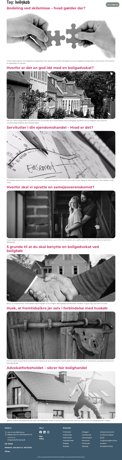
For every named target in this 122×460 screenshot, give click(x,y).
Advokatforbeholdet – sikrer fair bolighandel (47, 368)
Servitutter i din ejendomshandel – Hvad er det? (50, 127)
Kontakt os (73, 5)
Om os (65, 5)
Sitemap (7, 451)
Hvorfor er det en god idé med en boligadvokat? (50, 68)
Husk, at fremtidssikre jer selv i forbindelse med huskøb (57, 308)
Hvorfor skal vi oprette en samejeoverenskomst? (50, 187)
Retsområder (46, 5)
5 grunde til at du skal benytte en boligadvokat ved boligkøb (53, 249)
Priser (58, 5)
